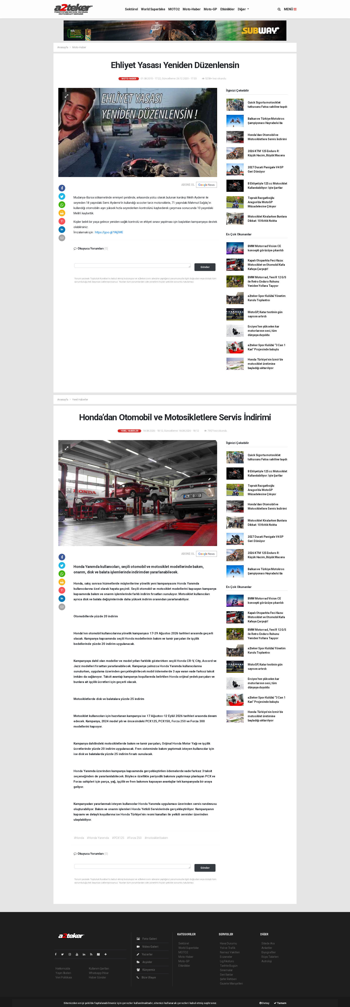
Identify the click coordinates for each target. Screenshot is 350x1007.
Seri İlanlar (226, 974)
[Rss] (93, 954)
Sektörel (131, 9)
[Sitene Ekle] (107, 954)
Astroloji (266, 961)
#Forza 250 (134, 838)
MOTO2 (173, 9)
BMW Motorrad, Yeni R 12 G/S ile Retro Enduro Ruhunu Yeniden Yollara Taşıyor (267, 281)
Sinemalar (226, 970)
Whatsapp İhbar (99, 973)
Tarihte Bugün (229, 965)
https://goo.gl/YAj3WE (109, 232)
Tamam (281, 1003)
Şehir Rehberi (228, 979)
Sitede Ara (268, 943)
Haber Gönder (97, 977)
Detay (265, 1003)
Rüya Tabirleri (269, 956)
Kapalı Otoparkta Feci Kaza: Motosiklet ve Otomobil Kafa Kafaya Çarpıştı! (266, 265)
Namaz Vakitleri (230, 952)
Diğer (242, 9)
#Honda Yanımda (98, 838)
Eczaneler (226, 956)
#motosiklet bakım (156, 838)
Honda (182, 583)
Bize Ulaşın (148, 977)
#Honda (79, 838)
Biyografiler (268, 952)
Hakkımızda (62, 968)
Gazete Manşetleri (231, 983)
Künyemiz (148, 969)
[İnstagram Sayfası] (71, 954)
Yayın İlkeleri (63, 973)
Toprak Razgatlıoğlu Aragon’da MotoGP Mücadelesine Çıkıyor (262, 202)
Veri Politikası (63, 977)
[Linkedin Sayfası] (86, 954)
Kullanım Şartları (99, 968)
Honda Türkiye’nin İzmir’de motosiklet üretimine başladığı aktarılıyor (265, 364)
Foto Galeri (149, 938)
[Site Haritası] (100, 954)
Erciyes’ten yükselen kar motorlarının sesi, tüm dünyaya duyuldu (263, 331)
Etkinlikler (227, 9)
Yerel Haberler (80, 399)
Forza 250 (179, 721)
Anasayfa (63, 47)
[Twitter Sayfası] (64, 954)
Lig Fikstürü (227, 961)
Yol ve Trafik (227, 947)
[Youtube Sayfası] (78, 954)
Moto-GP (210, 9)
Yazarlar (147, 954)
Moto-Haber (192, 9)
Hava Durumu (228, 943)
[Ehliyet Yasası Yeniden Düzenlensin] (137, 132)
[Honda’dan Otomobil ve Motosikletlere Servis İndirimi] (137, 492)
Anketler (266, 947)
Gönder (205, 267)
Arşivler (147, 962)
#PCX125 (118, 838)
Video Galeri (150, 946)
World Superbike (153, 9)
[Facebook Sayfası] (57, 954)
